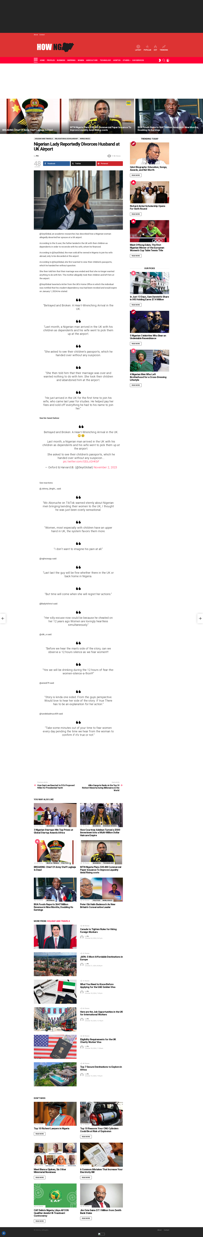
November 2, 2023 (105, 467)
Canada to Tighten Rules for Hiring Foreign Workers (98, 930)
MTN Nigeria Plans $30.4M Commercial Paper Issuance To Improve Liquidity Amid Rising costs (100, 870)
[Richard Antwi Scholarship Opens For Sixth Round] (149, 192)
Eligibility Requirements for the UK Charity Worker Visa (98, 1041)
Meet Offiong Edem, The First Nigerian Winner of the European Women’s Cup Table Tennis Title (147, 247)
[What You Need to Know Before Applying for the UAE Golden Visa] (55, 992)
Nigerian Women (110, 826)
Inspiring (71, 60)
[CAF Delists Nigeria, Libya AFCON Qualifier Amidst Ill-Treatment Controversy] (55, 1195)
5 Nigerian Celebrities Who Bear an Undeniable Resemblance (148, 337)
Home (42, 60)
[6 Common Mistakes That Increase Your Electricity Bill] (101, 1155)
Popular (147, 50)
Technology (105, 60)
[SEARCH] (163, 60)
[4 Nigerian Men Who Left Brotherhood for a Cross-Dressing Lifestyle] (149, 361)
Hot (155, 50)
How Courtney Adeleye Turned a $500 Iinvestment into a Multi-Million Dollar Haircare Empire (100, 832)
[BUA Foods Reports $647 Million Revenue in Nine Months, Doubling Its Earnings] (169, 116)
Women (81, 60)
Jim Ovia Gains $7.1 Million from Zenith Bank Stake (100, 1211)
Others (126, 60)
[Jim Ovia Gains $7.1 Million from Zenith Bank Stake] (101, 1195)
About (36, 35)
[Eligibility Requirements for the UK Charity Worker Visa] (55, 1047)
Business (61, 60)
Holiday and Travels (58, 921)
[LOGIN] (167, 60)
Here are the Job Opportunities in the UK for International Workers (101, 1013)
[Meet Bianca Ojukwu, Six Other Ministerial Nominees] (55, 1155)
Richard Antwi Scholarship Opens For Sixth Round (147, 207)
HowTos (116, 60)
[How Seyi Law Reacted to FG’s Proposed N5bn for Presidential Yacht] (3, 618)
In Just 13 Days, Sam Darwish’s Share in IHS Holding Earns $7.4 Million (149, 298)
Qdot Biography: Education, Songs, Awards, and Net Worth (148, 168)
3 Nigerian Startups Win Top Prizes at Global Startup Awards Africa (53, 831)
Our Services (138, 60)
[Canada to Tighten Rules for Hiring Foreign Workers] (55, 937)
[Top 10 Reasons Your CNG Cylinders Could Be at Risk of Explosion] (101, 1114)
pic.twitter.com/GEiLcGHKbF (81, 461)
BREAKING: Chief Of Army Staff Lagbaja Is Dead (55, 868)
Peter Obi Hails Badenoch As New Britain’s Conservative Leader (97, 906)
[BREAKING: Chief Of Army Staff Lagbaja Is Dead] (34, 116)
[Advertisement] (101, 16)
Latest (138, 50)
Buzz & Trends (53, 863)
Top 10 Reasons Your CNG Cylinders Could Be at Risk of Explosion (99, 1130)
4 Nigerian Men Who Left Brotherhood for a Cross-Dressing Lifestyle (148, 377)
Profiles (51, 60)
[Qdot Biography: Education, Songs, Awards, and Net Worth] (149, 153)
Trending (164, 50)
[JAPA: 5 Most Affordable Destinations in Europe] (55, 964)
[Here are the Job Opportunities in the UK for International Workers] (55, 1019)
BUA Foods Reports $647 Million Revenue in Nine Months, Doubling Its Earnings (53, 907)
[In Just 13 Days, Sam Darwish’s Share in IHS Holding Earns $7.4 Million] (149, 283)
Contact (42, 35)
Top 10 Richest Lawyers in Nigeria (51, 1128)
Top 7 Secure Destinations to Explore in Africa (101, 1068)
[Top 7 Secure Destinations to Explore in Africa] (55, 1074)
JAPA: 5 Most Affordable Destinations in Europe (101, 958)
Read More (40, 1134)
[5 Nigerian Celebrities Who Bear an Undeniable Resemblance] (149, 322)
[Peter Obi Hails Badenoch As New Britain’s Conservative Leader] (101, 890)
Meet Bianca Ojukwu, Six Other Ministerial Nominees (50, 1171)
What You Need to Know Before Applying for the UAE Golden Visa (97, 985)
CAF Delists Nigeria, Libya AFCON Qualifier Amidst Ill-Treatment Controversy (51, 1213)
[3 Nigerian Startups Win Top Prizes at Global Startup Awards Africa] (55, 815)
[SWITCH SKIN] (159, 60)
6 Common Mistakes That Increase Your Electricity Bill (101, 1171)
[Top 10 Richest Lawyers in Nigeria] (55, 1114)
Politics (65, 863)
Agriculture (92, 60)
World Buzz (107, 900)
